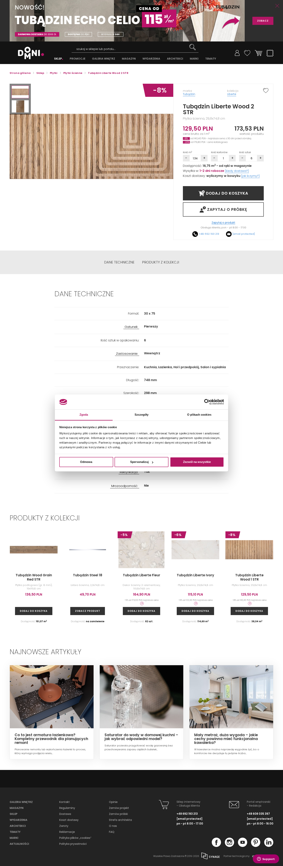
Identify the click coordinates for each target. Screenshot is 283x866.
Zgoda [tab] (84, 414)
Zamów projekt (119, 808)
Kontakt (64, 802)
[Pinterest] (255, 845)
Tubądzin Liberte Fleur (141, 575)
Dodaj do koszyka (34, 611)
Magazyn (16, 808)
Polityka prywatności (73, 844)
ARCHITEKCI (175, 59)
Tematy (15, 832)
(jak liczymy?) (250, 176)
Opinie (113, 802)
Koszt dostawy (69, 820)
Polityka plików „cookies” (75, 838)
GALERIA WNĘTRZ (103, 59)
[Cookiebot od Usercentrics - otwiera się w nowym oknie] (207, 402)
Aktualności (19, 844)
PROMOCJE (77, 59)
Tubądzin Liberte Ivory (195, 575)
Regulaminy (67, 808)
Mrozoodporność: (124, 486)
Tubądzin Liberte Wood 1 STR (249, 577)
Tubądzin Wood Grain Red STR (34, 577)
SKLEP (58, 59)
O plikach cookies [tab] (199, 414)
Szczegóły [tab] (142, 414)
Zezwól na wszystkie (197, 462)
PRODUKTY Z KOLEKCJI (160, 262)
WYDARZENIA (151, 59)
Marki (14, 838)
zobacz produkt (87, 611)
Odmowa (86, 462)
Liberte (231, 94)
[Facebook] (216, 845)
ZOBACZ (263, 20)
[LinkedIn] (268, 845)
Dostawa (65, 814)
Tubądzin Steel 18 (87, 575)
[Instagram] (229, 845)
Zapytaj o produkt (223, 222)
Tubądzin (189, 94)
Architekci (18, 826)
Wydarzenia (18, 820)
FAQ (111, 832)
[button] (20, 92)
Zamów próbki (118, 814)
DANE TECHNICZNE (119, 262)
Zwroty (63, 826)
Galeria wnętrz (21, 802)
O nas (113, 826)
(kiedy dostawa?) (237, 171)
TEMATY (210, 59)
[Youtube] (242, 845)
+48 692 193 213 (209, 234)
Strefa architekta (120, 820)
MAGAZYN (129, 59)
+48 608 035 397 (258, 814)
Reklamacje (67, 832)
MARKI (194, 59)
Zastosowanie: (127, 354)
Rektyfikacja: (129, 472)
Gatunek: (131, 327)
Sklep (14, 814)
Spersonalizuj (139, 462)
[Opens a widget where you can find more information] (266, 859)
